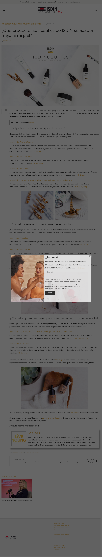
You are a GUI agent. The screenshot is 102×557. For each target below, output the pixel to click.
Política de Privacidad (63, 288)
